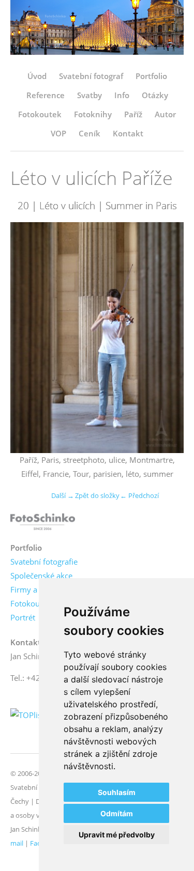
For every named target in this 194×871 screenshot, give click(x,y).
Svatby (89, 95)
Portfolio (151, 76)
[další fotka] (166, 337)
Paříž (133, 114)
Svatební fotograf (91, 76)
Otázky (155, 95)
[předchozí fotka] (27, 337)
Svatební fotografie (44, 561)
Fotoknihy (93, 114)
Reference (45, 95)
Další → (62, 495)
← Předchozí (139, 495)
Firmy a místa (34, 589)
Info (121, 95)
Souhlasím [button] (117, 792)
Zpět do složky (97, 495)
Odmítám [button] (116, 813)
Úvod (37, 76)
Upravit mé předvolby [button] (117, 834)
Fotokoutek (40, 114)
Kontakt (128, 133)
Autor (165, 114)
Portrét (22, 617)
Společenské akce (41, 575)
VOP (58, 133)
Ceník (89, 133)
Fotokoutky (30, 603)
